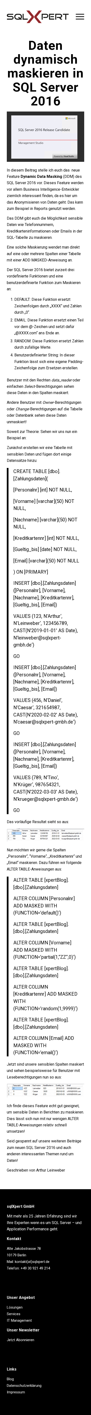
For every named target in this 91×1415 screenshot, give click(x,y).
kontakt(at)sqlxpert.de (32, 1262)
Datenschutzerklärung (24, 1385)
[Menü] (77, 16)
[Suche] (66, 16)
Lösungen (15, 1307)
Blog (10, 1379)
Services (13, 1314)
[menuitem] (66, 16)
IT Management (19, 1320)
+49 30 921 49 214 (35, 1268)
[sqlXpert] (38, 16)
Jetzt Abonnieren (20, 1340)
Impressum (16, 1392)
